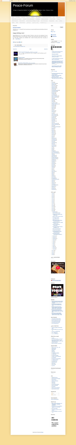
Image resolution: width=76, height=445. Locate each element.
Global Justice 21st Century (56, 378)
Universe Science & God (47, 17)
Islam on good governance (57, 228)
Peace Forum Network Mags (56, 280)
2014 (53, 208)
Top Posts (23, 17)
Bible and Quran (17, 46)
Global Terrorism (54, 362)
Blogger (42, 432)
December (54, 211)
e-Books (60, 20)
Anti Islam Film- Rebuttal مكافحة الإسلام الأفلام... (57, 215)
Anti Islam (53, 110)
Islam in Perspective (55, 385)
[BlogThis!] (18, 45)
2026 (53, 193)
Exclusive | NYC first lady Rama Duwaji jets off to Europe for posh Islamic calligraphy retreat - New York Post (57, 310)
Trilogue (53, 183)
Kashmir (53, 117)
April (53, 245)
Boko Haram (54, 156)
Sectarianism (54, 139)
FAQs (17, 22)
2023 (53, 196)
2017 (53, 204)
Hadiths (53, 162)
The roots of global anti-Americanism (56, 225)
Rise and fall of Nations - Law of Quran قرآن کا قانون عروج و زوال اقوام (57, 78)
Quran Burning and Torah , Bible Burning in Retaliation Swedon (57, 66)
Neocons (53, 165)
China (53, 125)
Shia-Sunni (53, 146)
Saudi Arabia (54, 142)
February (54, 247)
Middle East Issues (55, 377)
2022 (53, 197)
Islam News (53, 363)
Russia (53, 130)
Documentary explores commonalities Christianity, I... (57, 234)
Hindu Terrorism (54, 115)
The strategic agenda (56, 217)
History (53, 101)
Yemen (53, 134)
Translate (58, 42)
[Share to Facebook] (20, 45)
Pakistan (53, 84)
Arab (52, 148)
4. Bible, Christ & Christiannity (56, 356)
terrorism (53, 92)
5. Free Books (54, 357)
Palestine (53, 106)
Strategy (53, 166)
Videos (13, 22)
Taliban (53, 131)
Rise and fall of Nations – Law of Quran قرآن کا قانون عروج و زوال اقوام (57, 340)
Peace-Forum (23, 5)
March (54, 246)
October (54, 237)
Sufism (53, 181)
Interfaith (53, 93)
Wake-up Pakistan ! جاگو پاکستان (57, 343)
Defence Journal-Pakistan (56, 387)
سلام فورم (53, 365)
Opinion (53, 108)
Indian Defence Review (55, 388)
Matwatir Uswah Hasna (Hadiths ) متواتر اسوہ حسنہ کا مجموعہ (57, 406)
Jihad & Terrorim (15, 20)
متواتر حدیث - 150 (54, 71)
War (52, 109)
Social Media (54, 140)
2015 (53, 206)
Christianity (21, 46)
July (53, 241)
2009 (53, 253)
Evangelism (53, 118)
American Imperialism (55, 124)
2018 (53, 202)
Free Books (53, 386)
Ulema (53, 170)
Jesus (24, 46)
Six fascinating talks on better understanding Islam (57, 232)
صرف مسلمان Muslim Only (56, 331)
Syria (52, 122)
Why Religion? (38, 17)
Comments (54, 394)
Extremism (53, 86)
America (53, 107)
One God (28, 17)
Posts (53, 393)
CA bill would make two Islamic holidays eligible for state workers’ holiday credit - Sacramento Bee (57, 307)
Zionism (53, 89)
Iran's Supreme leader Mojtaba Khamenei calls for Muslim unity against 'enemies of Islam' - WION (57, 314)
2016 (53, 205)
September (54, 238)
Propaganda (54, 178)
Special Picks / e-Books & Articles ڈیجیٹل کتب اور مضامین (57, 56)
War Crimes (53, 171)
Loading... (52, 258)
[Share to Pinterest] (21, 45)
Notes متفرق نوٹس (54, 408)
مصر (52, 113)
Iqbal (52, 174)
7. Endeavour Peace (55, 359)
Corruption (53, 116)
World (53, 172)
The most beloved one (55, 323)
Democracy (53, 99)
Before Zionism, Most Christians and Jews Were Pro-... (57, 221)
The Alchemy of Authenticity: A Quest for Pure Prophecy (57, 74)
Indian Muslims (22, 20)
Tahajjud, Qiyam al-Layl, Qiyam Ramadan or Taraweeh (56, 76)
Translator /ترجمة (43, 22)
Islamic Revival (22, 22)
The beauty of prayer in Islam (56, 318)
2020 (53, 200)
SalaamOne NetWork (17, 27)
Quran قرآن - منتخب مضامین (56, 347)
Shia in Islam (54, 364)
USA (52, 82)
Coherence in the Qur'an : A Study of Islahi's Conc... (58, 223)
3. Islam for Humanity (55, 355)
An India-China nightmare (56, 230)
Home (13, 17)
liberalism (53, 188)
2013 (53, 209)
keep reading (17, 38)
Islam (54, 17)
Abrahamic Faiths (54, 158)
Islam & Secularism (44, 20)
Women (53, 132)
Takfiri (53, 154)
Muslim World (54, 83)
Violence (53, 133)
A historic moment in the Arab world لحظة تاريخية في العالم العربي (57, 52)
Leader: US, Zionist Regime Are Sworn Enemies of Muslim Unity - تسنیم (57, 305)
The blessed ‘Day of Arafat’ (56, 322)
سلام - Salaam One (55, 332)
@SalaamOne (54, 36)
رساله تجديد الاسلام (35, 22)
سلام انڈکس (29, 22)
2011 (53, 250)
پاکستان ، (53, 337)
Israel (53, 100)
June (53, 242)
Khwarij (53, 164)
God (52, 149)
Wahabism (53, 186)
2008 (53, 254)
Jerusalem (53, 163)
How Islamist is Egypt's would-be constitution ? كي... (57, 227)
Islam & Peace (54, 379)
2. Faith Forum (54, 354)
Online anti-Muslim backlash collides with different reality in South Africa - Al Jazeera (57, 302)
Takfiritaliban (54, 155)
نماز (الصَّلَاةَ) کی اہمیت (55, 333)
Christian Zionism (54, 157)
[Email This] (17, 45)
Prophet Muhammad (55, 179)
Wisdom (53, 187)
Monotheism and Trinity (55, 126)
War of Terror (54, 85)
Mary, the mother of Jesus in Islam (58, 216)
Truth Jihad (53, 383)
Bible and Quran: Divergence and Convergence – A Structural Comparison (57, 404)
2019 (53, 201)
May (53, 243)
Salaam (53, 180)
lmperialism (53, 189)
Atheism (32, 17)
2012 (53, 210)
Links (57, 20)
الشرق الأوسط (54, 102)
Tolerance (53, 182)
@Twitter (53, 350)
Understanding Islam (55, 90)
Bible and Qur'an (54, 97)
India (52, 98)
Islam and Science (54, 123)
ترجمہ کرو (53, 31)
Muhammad (53, 138)
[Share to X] (19, 45)
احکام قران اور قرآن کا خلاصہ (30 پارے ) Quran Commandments (57, 59)
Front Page (18, 17)
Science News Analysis (55, 384)
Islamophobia (51, 20)
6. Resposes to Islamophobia (56, 358)
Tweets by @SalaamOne (54, 399)
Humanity (53, 105)
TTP (52, 147)
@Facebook (54, 34)
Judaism (53, 175)
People (53, 141)
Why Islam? (58, 17)
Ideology (53, 150)
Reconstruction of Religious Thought (32, 20)
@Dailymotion (54, 348)
